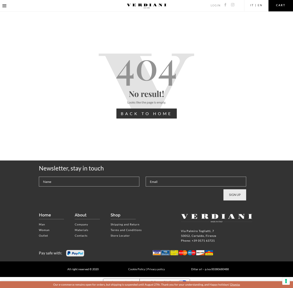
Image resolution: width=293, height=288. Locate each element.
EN (260, 5)
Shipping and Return (125, 224)
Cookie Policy (136, 269)
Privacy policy (156, 269)
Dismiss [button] (235, 284)
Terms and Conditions (126, 230)
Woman (44, 230)
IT (252, 5)
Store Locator (120, 235)
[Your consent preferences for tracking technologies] (286, 281)
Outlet (43, 235)
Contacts (81, 235)
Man (42, 224)
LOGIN (216, 5)
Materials (81, 230)
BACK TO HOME (146, 113)
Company (81, 224)
